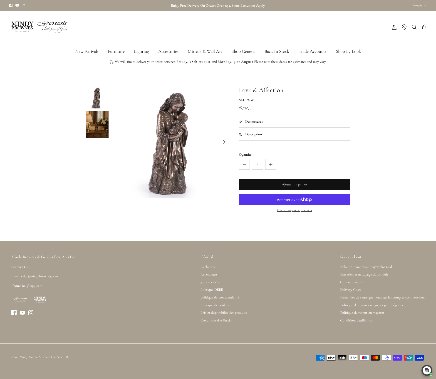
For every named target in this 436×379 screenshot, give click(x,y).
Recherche (208, 267)
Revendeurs (209, 274)
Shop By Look (348, 51)
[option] (173, 142)
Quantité (245, 154)
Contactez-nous (351, 282)
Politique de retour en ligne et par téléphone (372, 305)
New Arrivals (87, 51)
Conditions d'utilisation (217, 320)
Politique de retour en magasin (362, 312)
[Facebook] (10, 5)
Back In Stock (277, 51)
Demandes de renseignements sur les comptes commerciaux (382, 297)
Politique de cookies (215, 305)
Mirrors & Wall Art (205, 51)
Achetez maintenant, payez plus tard (366, 267)
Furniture (116, 51)
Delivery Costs (350, 289)
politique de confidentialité (220, 297)
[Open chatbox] (426, 370)
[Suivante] (224, 142)
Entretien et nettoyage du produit (364, 274)
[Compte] (393, 27)
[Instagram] (23, 5)
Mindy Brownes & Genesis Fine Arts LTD (44, 357)
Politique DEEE (212, 289)
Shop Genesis (243, 51)
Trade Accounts (313, 51)
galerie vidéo (210, 282)
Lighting (141, 51)
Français (417, 5)
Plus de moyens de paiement (294, 210)
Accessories (168, 51)
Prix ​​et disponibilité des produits (224, 312)
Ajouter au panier (294, 184)
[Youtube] (17, 5)
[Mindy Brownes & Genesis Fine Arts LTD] (38, 27)
